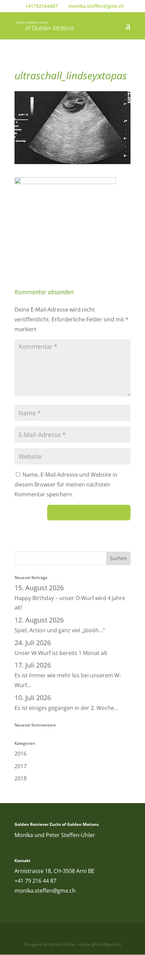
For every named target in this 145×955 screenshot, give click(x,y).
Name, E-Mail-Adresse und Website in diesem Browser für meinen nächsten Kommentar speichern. (65, 484)
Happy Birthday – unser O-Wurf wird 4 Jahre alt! (69, 598)
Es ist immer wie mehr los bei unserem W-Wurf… (67, 675)
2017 (20, 766)
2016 (20, 753)
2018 (20, 778)
